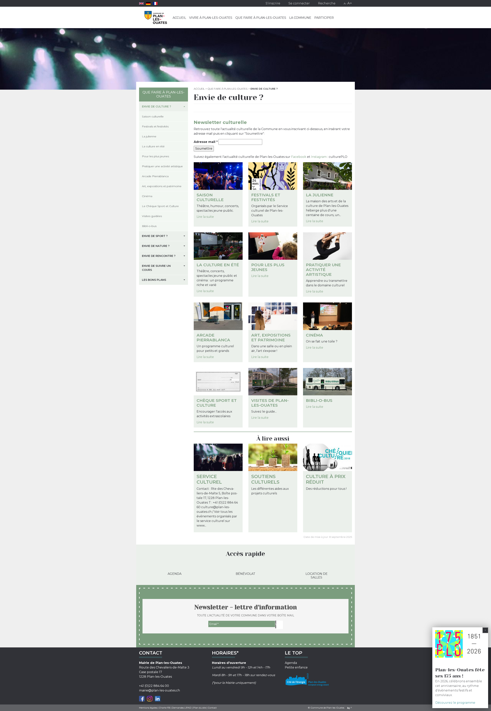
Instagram (319, 157)
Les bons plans (154, 280)
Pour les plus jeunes (267, 267)
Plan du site (199, 707)
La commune (300, 18)
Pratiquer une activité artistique (323, 269)
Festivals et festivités (265, 197)
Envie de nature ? (156, 246)
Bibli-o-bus (319, 400)
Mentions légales (148, 707)
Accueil (179, 18)
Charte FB (164, 707)
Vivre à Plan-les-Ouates (210, 18)
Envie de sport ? (155, 236)
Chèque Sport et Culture (217, 403)
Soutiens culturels (265, 479)
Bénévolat (245, 574)
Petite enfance (296, 667)
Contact (212, 707)
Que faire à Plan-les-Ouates (260, 18)
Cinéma (314, 335)
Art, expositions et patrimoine (271, 337)
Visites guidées (152, 216)
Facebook (298, 157)
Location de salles (317, 575)
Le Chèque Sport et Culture (160, 206)
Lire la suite (205, 217)
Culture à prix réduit (325, 479)
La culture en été (218, 264)
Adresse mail (206, 142)
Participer (324, 18)
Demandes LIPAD (181, 707)
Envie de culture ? (156, 106)
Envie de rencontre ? (158, 256)
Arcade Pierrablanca (213, 337)
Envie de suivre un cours (156, 268)
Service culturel (209, 479)
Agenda (174, 574)
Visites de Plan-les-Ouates (270, 403)
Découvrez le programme (455, 702)
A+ (349, 3)
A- (345, 3)
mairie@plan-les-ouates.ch (159, 690)
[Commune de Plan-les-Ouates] (156, 17)
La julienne (319, 194)
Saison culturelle (210, 197)
